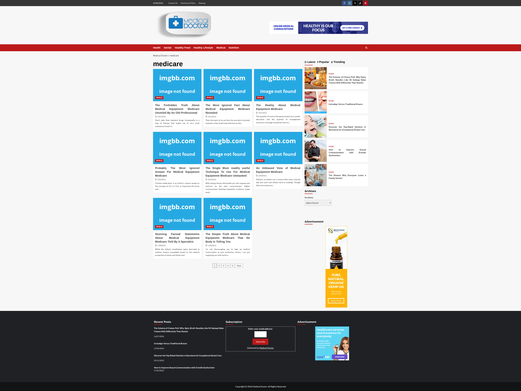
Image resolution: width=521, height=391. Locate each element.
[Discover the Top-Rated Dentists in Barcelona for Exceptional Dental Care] (316, 126)
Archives (309, 197)
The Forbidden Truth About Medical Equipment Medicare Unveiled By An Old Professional (177, 109)
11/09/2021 (212, 246)
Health (157, 47)
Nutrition (234, 47)
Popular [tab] (323, 61)
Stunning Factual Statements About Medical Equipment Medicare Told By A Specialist (177, 238)
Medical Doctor (160, 55)
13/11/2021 (262, 113)
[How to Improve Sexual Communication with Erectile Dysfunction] (316, 150)
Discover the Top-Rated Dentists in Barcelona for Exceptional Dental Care (188, 355)
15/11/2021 (212, 117)
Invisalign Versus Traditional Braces (346, 104)
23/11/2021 (161, 117)
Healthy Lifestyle (203, 47)
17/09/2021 (161, 246)
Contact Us (173, 3)
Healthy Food (182, 47)
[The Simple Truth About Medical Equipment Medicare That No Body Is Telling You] (228, 214)
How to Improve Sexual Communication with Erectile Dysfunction (347, 153)
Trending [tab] (339, 61)
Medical (220, 47)
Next (239, 266)
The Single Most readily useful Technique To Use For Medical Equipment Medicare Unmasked (228, 172)
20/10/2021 (161, 180)
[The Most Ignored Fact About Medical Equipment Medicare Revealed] (228, 85)
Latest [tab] (310, 61)
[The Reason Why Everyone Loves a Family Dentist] (316, 174)
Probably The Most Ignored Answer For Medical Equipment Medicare (177, 172)
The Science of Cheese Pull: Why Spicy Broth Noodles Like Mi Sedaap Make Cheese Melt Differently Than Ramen (347, 80)
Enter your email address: (260, 328)
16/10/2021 (212, 180)
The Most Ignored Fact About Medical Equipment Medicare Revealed (228, 109)
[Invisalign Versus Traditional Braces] (316, 102)
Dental (167, 47)
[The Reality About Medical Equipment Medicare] (278, 85)
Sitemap (202, 3)
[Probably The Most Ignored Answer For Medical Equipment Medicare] (177, 148)
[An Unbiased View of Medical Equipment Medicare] (278, 148)
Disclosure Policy (188, 3)
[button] (366, 47)
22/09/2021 (262, 176)
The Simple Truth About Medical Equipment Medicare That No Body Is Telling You (228, 238)
